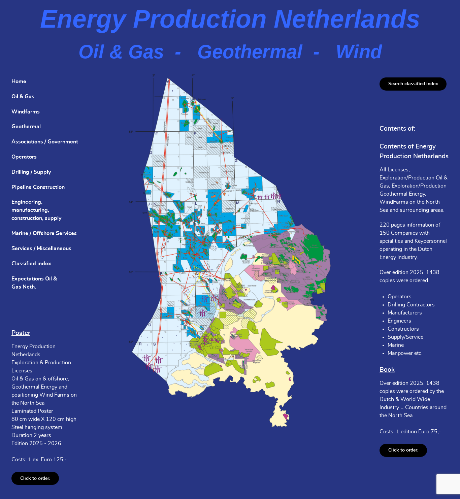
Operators (24, 157)
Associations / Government (44, 141)
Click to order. (35, 478)
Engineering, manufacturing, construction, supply (36, 210)
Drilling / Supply (31, 172)
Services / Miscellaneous (41, 248)
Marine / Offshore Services (44, 233)
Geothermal (26, 126)
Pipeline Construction (38, 187)
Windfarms (25, 111)
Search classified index (413, 83)
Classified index (31, 263)
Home (18, 81)
